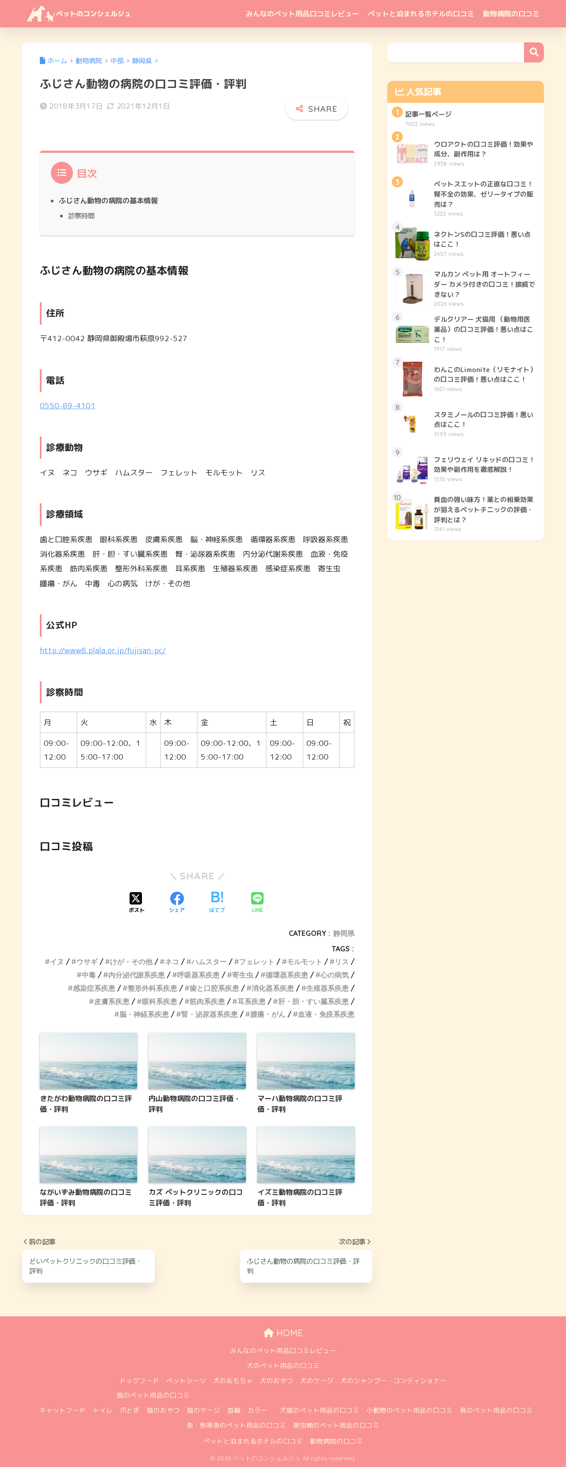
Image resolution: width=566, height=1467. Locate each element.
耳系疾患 (251, 1001)
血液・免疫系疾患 (326, 1014)
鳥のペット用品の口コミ (496, 1410)
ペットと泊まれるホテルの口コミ (421, 14)
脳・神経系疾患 (144, 1014)
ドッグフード (139, 1380)
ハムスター (209, 961)
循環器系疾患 (287, 974)
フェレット (257, 961)
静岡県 (344, 933)
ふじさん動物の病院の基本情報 (108, 200)
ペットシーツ (186, 1380)
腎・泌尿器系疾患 (209, 1014)
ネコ (172, 961)
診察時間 (81, 215)
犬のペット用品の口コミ (283, 1365)
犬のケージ (316, 1380)
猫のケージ (203, 1410)
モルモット (304, 961)
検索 (534, 52)
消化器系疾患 (273, 988)
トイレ (103, 1410)
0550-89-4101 (68, 405)
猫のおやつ (163, 1410)
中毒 (89, 974)
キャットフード (62, 1410)
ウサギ (87, 961)
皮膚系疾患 (112, 1001)
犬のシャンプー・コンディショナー (393, 1380)
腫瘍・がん (268, 1014)
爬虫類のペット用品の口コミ (336, 1425)
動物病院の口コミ (511, 14)
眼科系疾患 (159, 1001)
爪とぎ (130, 1410)
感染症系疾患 (94, 988)
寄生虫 (242, 974)
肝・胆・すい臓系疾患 (313, 1001)
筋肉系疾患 (207, 1001)
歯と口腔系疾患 (214, 988)
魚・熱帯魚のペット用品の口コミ (236, 1425)
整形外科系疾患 (152, 988)
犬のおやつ (276, 1380)
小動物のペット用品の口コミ (410, 1410)
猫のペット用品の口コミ (153, 1395)
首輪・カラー (247, 1410)
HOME (288, 1332)
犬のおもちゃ (233, 1380)
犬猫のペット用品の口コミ (319, 1410)
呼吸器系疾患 (198, 974)
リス (342, 961)
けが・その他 (131, 961)
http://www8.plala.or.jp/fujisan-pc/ (103, 650)
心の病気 (335, 974)
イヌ (57, 961)
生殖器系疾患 (327, 988)
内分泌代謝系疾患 (136, 974)
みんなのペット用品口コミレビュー (302, 14)
